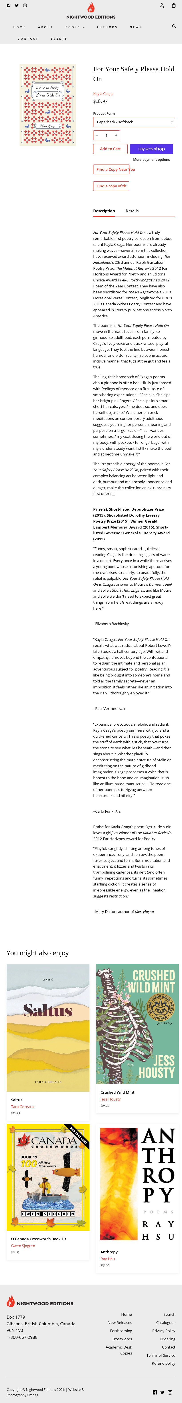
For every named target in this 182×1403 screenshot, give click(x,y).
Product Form (104, 113)
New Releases (120, 1322)
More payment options (151, 159)
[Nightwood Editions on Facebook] (155, 1392)
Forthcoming (121, 1330)
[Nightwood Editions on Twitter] (162, 1392)
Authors (107, 27)
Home (19, 27)
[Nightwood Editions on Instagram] (170, 1392)
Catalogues (165, 1322)
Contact (28, 38)
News (136, 27)
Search (169, 1314)
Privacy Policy (163, 1330)
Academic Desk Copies (119, 1350)
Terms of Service (160, 1355)
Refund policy (163, 1363)
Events (59, 38)
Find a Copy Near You (113, 169)
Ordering (167, 1338)
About (45, 27)
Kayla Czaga (103, 93)
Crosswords (122, 1338)
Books (74, 27)
